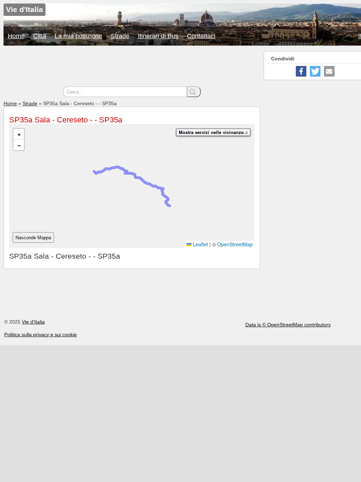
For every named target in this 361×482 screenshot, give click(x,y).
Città (39, 36)
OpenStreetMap (235, 244)
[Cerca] (194, 91)
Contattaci (201, 36)
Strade (120, 36)
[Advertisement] (132, 67)
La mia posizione (78, 36)
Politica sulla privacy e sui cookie (40, 334)
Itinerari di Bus (158, 36)
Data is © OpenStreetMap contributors (288, 324)
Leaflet (199, 244)
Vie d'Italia (33, 322)
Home (16, 36)
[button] (18, 134)
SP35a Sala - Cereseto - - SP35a (65, 119)
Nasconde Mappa (33, 237)
